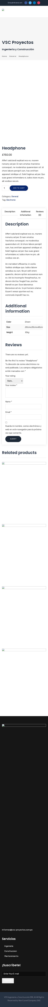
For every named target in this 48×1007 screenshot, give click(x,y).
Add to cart (19, 188)
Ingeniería (8, 946)
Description (10, 211)
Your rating (10, 376)
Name (8, 401)
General (12, 56)
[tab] (10, 213)
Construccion (10, 951)
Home (4, 56)
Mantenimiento (11, 956)
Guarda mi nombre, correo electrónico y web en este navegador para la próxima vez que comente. (23, 429)
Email (8, 412)
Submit (8, 980)
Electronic (11, 200)
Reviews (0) (40, 213)
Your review (11, 385)
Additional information (25, 213)
